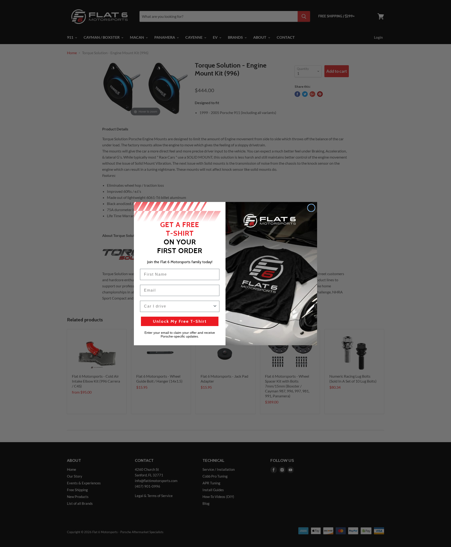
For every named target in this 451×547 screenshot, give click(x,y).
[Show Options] (215, 306)
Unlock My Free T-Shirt (180, 321)
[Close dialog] (311, 207)
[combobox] (178, 306)
